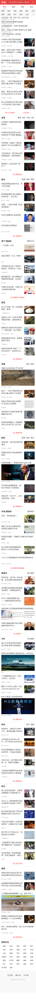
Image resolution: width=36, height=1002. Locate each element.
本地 (31, 953)
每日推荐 (30, 573)
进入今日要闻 (9, 113)
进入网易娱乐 (17, 236)
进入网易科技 (17, 781)
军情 (32, 364)
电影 (28, 179)
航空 (31, 964)
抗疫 (11, 967)
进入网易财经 (17, 506)
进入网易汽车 (17, 719)
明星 (32, 179)
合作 (19, 975)
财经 (21, 11)
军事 (2, 14)
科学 (28, 724)
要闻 (4, 7)
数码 (24, 953)
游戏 (31, 957)
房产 (14, 14)
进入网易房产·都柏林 (17, 297)
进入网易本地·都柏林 (17, 568)
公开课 (11, 960)
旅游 (31, 960)
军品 (28, 364)
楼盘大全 (30, 241)
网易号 (4, 573)
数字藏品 (4, 967)
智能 (32, 724)
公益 (27, 14)
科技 (21, 14)
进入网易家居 (17, 359)
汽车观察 (30, 639)
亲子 (4, 964)
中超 (28, 117)
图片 (27, 11)
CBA (32, 117)
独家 (24, 960)
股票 (23, 438)
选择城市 (30, 511)
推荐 (13, 7)
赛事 (19, 117)
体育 (14, 11)
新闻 (2, 11)
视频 (11, 953)
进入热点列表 (17, 863)
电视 (23, 179)
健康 (18, 960)
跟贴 (24, 957)
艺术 (11, 964)
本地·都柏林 (6, 511)
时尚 (11, 957)
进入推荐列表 (17, 937)
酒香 (24, 964)
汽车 (33, 11)
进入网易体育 (17, 174)
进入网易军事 (17, 433)
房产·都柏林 (6, 241)
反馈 (11, 975)
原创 (22, 7)
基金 (28, 438)
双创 (18, 964)
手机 (18, 953)
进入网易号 (17, 634)
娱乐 (8, 11)
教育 (4, 960)
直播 (8, 14)
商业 (32, 438)
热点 (31, 7)
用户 (33, 2)
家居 (3, 302)
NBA (23, 117)
